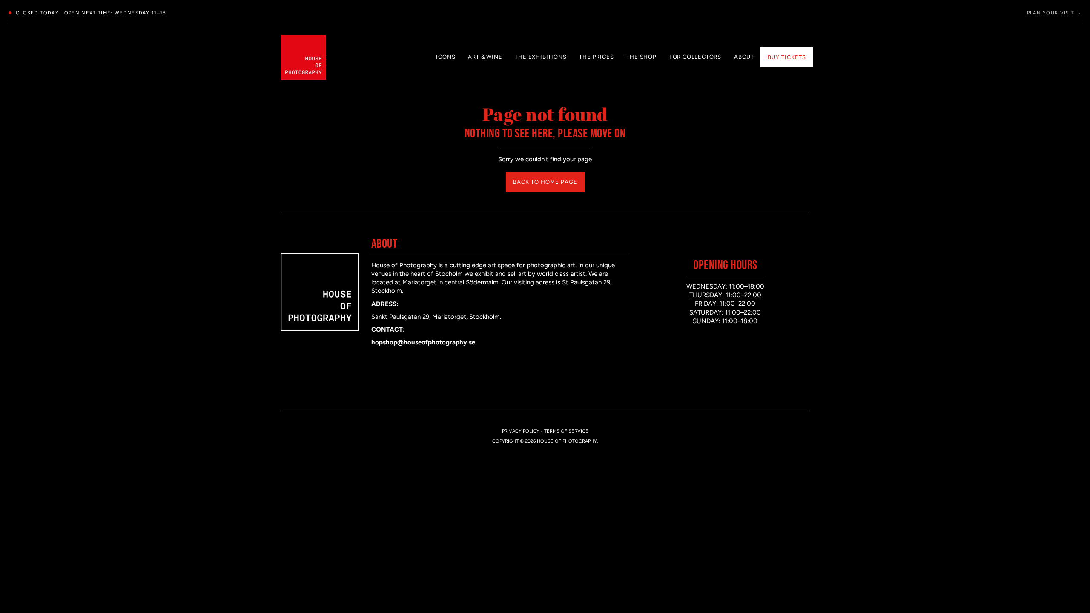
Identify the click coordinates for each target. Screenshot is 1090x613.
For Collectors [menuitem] (695, 57)
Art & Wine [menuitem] (485, 57)
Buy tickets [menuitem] (787, 57)
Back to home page (545, 182)
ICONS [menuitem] (445, 57)
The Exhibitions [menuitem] (540, 57)
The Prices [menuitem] (596, 57)
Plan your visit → (1054, 13)
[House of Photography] (303, 57)
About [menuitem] (744, 57)
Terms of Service (566, 431)
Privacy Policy (520, 431)
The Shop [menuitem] (641, 57)
